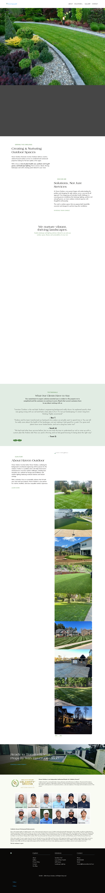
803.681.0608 (80, 860)
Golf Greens (58, 862)
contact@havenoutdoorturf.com (85, 864)
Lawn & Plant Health (60, 860)
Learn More (16, 488)
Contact (95, 4)
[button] (15, 440)
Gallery (87, 4)
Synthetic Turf (58, 858)
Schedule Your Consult (62, 210)
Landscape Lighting (60, 864)
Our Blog (35, 866)
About (70, 4)
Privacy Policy (36, 862)
